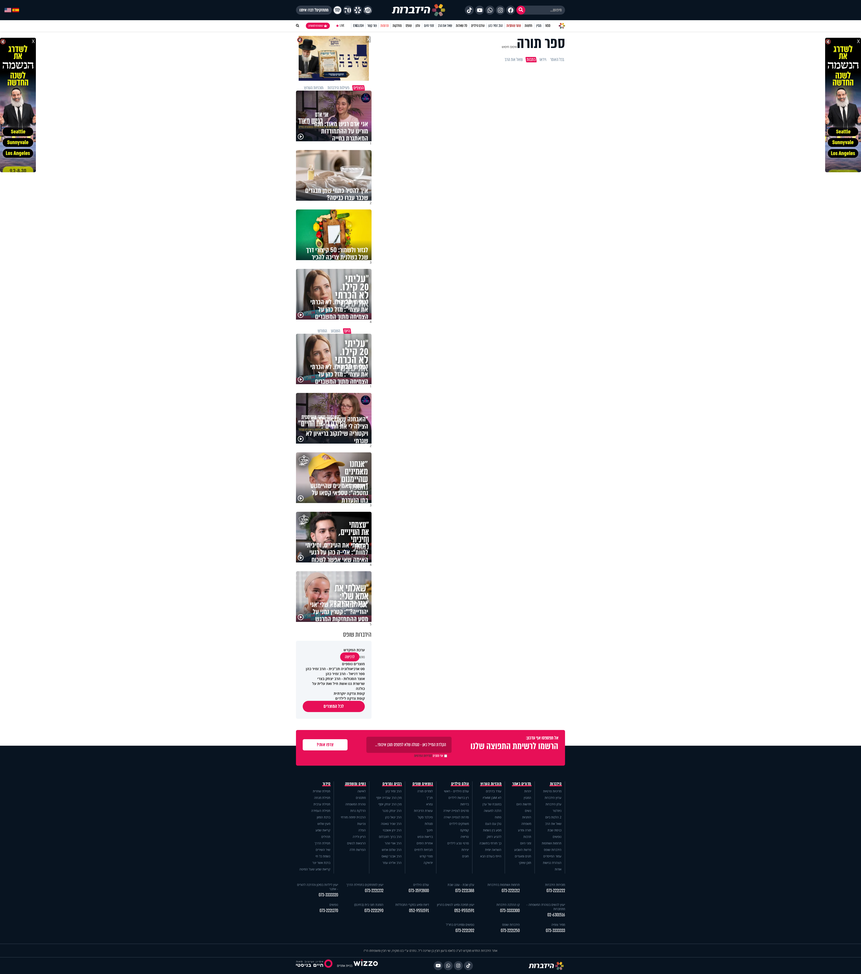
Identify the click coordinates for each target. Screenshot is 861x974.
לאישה (361, 791)
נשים (528, 810)
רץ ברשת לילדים (458, 797)
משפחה (526, 823)
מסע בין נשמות (492, 830)
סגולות (429, 823)
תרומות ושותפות (551, 843)
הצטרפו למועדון (316, 26)
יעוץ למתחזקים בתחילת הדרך (364, 884)
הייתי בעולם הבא (490, 856)
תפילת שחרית (321, 791)
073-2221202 (464, 930)
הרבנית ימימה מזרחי (353, 817)
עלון (417, 25)
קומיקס (464, 830)
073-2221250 (510, 930)
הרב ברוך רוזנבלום (390, 837)
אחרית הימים (425, 843)
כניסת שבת (554, 830)
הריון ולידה (359, 837)
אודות (558, 869)
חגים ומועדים (523, 856)
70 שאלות (461, 25)
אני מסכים (428, 755)
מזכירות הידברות (555, 884)
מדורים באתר (521, 783)
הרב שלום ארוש (392, 850)
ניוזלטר (557, 810)
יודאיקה (428, 863)
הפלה (362, 830)
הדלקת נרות (358, 810)
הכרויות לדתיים (423, 850)
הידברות (556, 783)
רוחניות (526, 817)
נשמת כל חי (322, 856)
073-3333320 (328, 895)
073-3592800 (419, 890)
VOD (547, 25)
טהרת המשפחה (355, 804)
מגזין (538, 25)
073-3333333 (555, 930)
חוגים (465, 856)
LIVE (342, 25)
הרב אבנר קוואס (392, 856)
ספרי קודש (426, 856)
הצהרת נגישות (552, 863)
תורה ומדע (524, 830)
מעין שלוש (323, 823)
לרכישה (350, 657)
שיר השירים (323, 850)
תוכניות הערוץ (491, 783)
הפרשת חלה (358, 850)
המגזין (527, 797)
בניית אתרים (344, 965)
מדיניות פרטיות (552, 791)
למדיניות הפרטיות (423, 755)
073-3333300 (510, 910)
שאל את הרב (445, 25)
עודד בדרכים (493, 791)
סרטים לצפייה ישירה (456, 810)
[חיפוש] (520, 10)
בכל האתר (557, 59)
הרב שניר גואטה (391, 823)
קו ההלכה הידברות (508, 904)
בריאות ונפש (425, 837)
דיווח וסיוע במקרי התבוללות (412, 904)
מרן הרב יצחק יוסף (390, 804)
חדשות (528, 25)
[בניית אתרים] (365, 965)
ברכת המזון (323, 817)
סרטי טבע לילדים (458, 843)
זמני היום (429, 25)
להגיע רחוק (494, 837)
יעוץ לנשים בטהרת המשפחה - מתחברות (545, 906)
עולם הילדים (478, 25)
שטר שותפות (514, 25)
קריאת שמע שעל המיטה (314, 869)
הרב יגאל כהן (393, 817)
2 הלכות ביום (553, 817)
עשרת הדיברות (423, 810)
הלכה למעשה (492, 810)
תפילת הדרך (322, 843)
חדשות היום (523, 804)
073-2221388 (464, 890)
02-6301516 (556, 915)
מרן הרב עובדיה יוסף (389, 797)
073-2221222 (555, 890)
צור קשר (372, 25)
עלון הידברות (553, 804)
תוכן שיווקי (525, 863)
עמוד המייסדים (552, 856)
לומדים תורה (425, 791)
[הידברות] (418, 10)
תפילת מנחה (322, 797)
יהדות (527, 791)
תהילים (325, 837)
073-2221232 (374, 890)
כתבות (531, 59)
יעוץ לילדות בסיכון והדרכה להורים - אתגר (317, 886)
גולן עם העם (493, 823)
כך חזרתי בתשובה (490, 843)
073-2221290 (373, 910)
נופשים (557, 837)
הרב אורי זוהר (393, 843)
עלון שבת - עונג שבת (461, 884)
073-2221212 (511, 890)
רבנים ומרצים (392, 783)
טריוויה (465, 837)
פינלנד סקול (425, 817)
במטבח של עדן (492, 804)
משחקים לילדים (459, 823)
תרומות (384, 25)
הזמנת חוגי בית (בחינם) (368, 904)
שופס (409, 25)
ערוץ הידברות (553, 797)
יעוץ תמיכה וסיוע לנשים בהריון (455, 904)
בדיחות (464, 804)
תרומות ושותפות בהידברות (503, 884)
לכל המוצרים (334, 706)
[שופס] (357, 10)
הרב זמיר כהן (495, 25)
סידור (326, 783)
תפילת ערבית (321, 804)
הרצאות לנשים (356, 843)
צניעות (361, 823)
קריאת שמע (322, 830)
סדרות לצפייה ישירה (456, 817)
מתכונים (361, 797)
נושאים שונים (423, 783)
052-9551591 (464, 910)
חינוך (429, 830)
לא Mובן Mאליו (492, 797)
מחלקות (397, 25)
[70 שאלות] (347, 10)
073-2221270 (329, 910)
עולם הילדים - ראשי (456, 791)
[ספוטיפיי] (337, 10)
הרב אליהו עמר (392, 863)
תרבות (527, 837)
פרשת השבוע (522, 850)
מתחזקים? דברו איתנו (313, 10)
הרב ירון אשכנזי (392, 830)
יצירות (465, 850)
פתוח (498, 817)
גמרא (429, 804)
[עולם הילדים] (367, 10)
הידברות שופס (552, 850)
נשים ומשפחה (355, 783)
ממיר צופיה (558, 924)
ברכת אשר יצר (321, 863)
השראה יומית (493, 850)
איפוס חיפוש (509, 47)
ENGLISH (358, 25)
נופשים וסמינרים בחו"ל (460, 924)
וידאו (543, 59)
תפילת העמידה (320, 810)
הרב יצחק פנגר (392, 810)
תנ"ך (429, 797)
